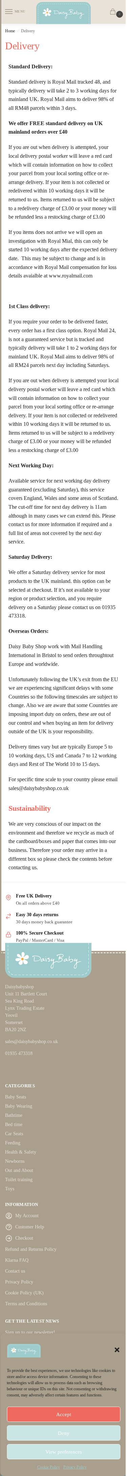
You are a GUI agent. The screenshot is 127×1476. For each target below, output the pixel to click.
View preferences (63, 1452)
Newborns (14, 1161)
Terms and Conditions (26, 1303)
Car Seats (14, 1133)
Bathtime (13, 1115)
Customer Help (29, 1226)
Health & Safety (20, 1152)
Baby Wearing (18, 1106)
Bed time (13, 1124)
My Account (27, 1215)
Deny (63, 1433)
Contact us (15, 1271)
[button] (116, 1349)
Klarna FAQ (16, 1260)
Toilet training (19, 1179)
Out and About (19, 1170)
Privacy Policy (75, 1467)
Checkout (24, 1238)
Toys (9, 1188)
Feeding (12, 1142)
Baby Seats (15, 1097)
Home (10, 31)
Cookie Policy (48, 1467)
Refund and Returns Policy (31, 1249)
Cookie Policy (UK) (24, 1292)
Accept (63, 1414)
